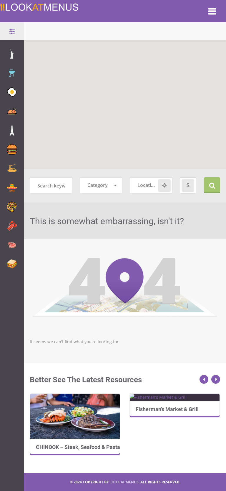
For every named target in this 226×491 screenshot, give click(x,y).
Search (212, 185)
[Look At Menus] (39, 8)
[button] (128, 62)
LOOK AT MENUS (124, 482)
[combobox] (101, 185)
